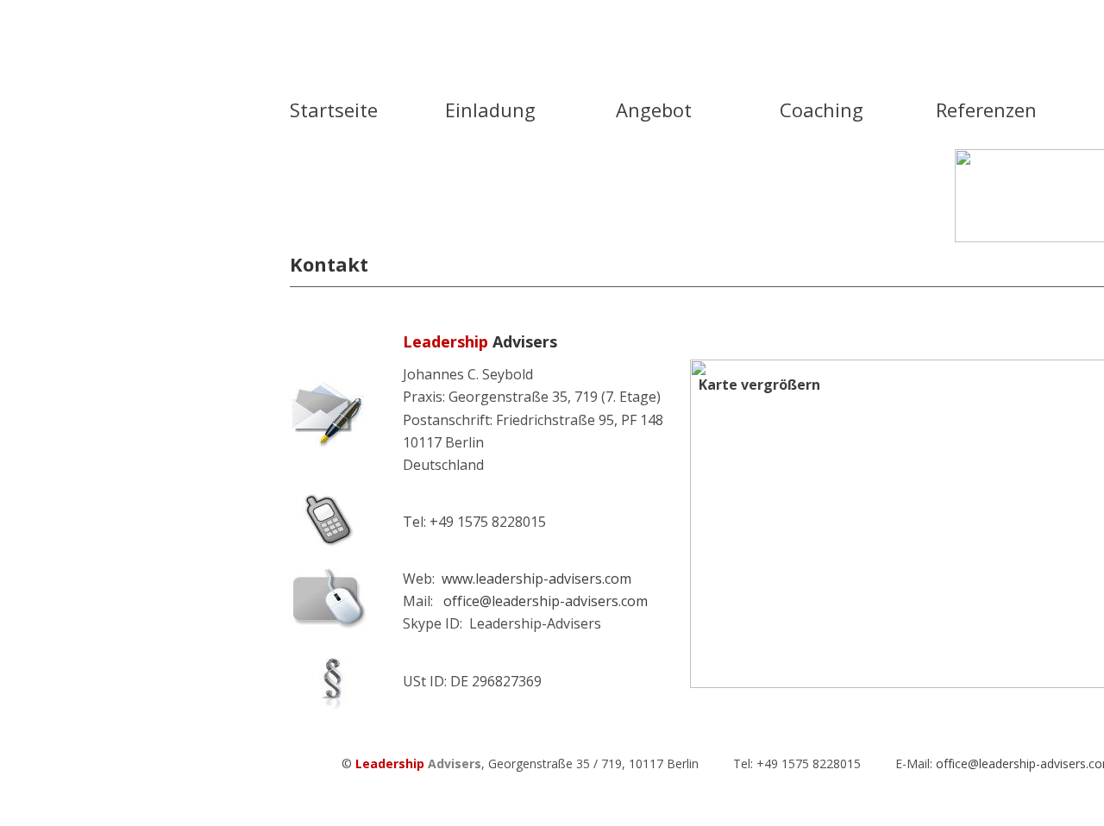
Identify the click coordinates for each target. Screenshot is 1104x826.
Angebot (654, 109)
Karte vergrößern (759, 384)
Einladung (490, 109)
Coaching (821, 109)
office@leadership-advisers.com (545, 600)
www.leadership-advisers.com (538, 578)
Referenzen (986, 109)
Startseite (334, 109)
